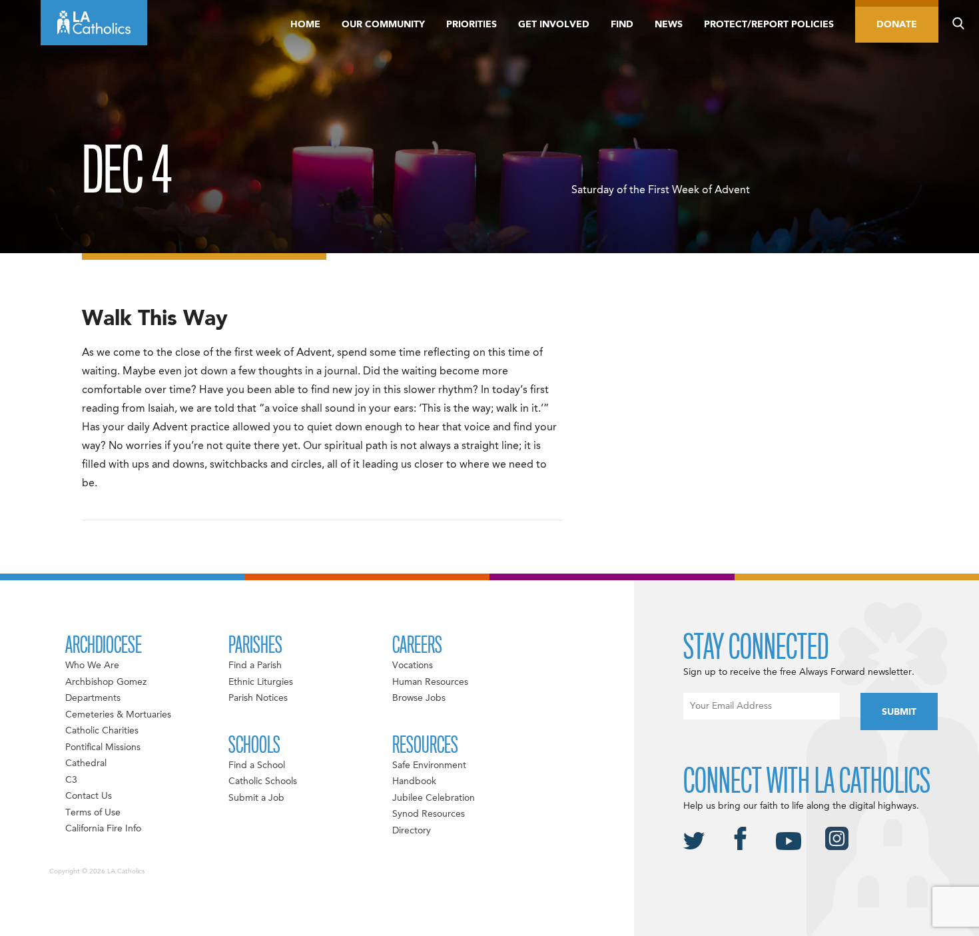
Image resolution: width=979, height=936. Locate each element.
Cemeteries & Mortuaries (118, 714)
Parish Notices (258, 698)
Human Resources (430, 682)
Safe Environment (429, 765)
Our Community (383, 24)
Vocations (412, 665)
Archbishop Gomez (106, 682)
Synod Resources (428, 814)
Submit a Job (256, 798)
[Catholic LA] (94, 22)
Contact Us (88, 796)
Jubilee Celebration (433, 798)
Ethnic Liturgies (260, 682)
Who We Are (92, 665)
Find (622, 24)
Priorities (471, 24)
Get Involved (553, 24)
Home (305, 24)
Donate (896, 24)
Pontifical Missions (103, 747)
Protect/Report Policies (769, 24)
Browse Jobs (419, 698)
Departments (93, 698)
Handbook (414, 781)
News (669, 24)
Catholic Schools (262, 781)
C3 (71, 780)
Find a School (256, 765)
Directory (411, 830)
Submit (899, 712)
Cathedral (86, 763)
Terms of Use (93, 812)
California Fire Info (103, 828)
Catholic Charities (102, 730)
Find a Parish (255, 665)
